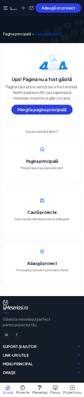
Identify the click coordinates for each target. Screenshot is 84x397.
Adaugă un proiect (58, 7)
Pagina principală (17, 34)
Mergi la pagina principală (42, 109)
